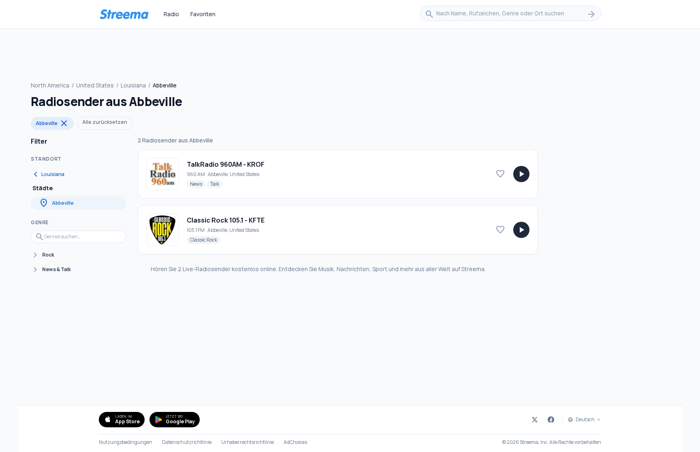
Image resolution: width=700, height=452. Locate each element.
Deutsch (585, 419)
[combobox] (510, 14)
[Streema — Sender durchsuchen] (124, 14)
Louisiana (133, 85)
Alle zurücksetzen (104, 122)
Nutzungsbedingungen (125, 442)
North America (50, 85)
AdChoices (295, 442)
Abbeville (52, 123)
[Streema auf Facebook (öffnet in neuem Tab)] (550, 419)
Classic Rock (205, 239)
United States (95, 85)
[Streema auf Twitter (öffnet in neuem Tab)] (534, 419)
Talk (216, 183)
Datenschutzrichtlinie (186, 442)
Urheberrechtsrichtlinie (247, 442)
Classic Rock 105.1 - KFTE (226, 220)
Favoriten (203, 14)
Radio (171, 14)
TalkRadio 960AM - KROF (226, 164)
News (197, 183)
